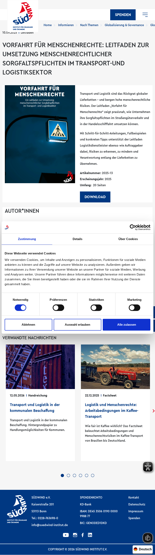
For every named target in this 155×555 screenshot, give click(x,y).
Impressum (135, 511)
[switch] (58, 307)
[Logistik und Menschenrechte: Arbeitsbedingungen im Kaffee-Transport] (115, 402)
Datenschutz (136, 504)
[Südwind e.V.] (22, 16)
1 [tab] (62, 475)
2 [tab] (68, 475)
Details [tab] (78, 239)
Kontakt (133, 497)
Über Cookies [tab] (128, 239)
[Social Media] (66, 535)
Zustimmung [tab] (27, 239)
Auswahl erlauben (77, 324)
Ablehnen (28, 324)
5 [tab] (87, 475)
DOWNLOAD (95, 197)
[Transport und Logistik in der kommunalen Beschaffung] (40, 402)
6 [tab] (93, 475)
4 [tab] (81, 475)
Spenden (123, 15)
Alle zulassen (126, 324)
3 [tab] (74, 475)
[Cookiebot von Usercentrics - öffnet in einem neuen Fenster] (132, 227)
